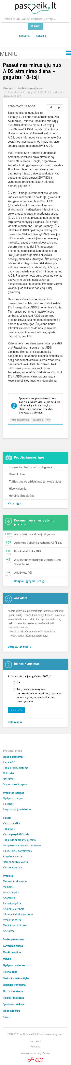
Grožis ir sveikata (13, 991)
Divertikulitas (17, 474)
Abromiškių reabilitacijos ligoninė (34, 534)
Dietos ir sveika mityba (16, 978)
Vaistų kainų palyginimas (17, 851)
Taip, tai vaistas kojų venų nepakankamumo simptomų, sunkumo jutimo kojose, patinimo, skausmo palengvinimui (39, 695)
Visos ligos (15, 503)
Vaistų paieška (11, 823)
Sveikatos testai (12, 920)
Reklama (41, 35)
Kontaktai (24, 35)
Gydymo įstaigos (13, 798)
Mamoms (8, 887)
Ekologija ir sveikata (14, 985)
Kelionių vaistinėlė (13, 909)
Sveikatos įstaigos (13, 793)
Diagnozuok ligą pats (15, 784)
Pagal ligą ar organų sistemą (19, 840)
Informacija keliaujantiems (18, 914)
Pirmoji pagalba (12, 903)
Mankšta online (12, 952)
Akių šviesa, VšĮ (23, 572)
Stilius (6, 1017)
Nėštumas (9, 779)
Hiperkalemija (17, 488)
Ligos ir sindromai (13, 757)
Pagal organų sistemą (15, 768)
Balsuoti (16, 710)
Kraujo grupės (11, 892)
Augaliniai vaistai (12, 856)
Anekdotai (9, 931)
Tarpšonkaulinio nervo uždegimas (30, 467)
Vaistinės (8, 804)
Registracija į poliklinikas (17, 809)
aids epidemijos (20, 419)
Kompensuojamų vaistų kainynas (22, 845)
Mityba (7, 959)
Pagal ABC (9, 762)
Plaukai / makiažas (13, 998)
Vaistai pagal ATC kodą (16, 834)
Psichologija (10, 972)
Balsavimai (15, 722)
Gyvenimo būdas (13, 946)
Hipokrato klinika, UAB (27, 551)
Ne (18, 682)
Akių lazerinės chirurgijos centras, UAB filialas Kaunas (37, 562)
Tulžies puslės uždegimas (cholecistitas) (35, 481)
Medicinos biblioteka (15, 925)
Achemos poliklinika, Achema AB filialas (38, 543)
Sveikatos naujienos (30, 88)
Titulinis (8, 88)
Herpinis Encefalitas (22, 495)
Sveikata (8, 876)
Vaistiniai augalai (12, 867)
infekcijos (38, 419)
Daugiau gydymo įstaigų (29, 581)
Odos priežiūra (11, 1011)
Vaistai (7, 818)
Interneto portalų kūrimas (35, 1053)
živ (48, 419)
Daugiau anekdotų (19, 647)
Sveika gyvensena (13, 939)
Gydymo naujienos (14, 965)
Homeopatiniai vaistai (15, 862)
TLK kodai (8, 773)
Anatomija (9, 898)
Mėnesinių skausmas (15, 881)
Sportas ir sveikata (13, 1004)
